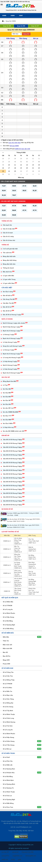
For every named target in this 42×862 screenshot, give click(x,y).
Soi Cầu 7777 (7, 416)
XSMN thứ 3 (18, 552)
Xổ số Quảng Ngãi (9, 625)
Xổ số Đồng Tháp (8, 680)
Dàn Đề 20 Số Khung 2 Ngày (12, 451)
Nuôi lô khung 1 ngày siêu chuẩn (14, 323)
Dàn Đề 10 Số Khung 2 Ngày (12, 439)
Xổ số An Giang (8, 706)
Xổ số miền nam (7, 668)
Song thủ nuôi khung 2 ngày (12, 346)
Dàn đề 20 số (7, 311)
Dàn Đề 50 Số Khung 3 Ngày (12, 489)
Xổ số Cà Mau (7, 687)
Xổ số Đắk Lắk (7, 765)
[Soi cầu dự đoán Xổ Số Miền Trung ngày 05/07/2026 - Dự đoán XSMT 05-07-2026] (4, 519)
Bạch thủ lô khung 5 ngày (11, 373)
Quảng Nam (32, 549)
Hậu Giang (17, 584)
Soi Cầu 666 (7, 396)
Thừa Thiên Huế (34, 541)
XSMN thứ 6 (18, 576)
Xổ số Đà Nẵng (8, 621)
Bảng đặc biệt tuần (9, 256)
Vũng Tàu (17, 548)
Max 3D (5, 652)
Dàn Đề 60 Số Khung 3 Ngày (12, 501)
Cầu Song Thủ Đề (9, 299)
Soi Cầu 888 (7, 393)
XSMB (4, 15)
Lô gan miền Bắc (8, 275)
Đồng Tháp (17, 540)
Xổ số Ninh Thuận (9, 792)
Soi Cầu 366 (7, 389)
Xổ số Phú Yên (8, 761)
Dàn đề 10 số (7, 307)
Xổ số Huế (6, 757)
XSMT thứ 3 (32, 551)
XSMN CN (17, 594)
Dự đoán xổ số (7, 509)
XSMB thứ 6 (7, 573)
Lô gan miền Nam (8, 283)
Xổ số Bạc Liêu (8, 695)
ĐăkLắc (31, 547)
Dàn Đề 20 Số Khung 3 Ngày (12, 455)
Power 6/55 (6, 664)
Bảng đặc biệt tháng (9, 260)
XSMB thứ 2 (7, 541)
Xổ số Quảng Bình (9, 784)
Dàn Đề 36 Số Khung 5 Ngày (12, 481)
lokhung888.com (30, 856)
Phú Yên (31, 539)
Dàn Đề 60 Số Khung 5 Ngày (12, 504)
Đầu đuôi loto (7, 271)
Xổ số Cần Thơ (8, 676)
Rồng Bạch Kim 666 (9, 381)
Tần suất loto (7, 252)
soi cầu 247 (5, 852)
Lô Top (5, 385)
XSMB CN (7, 591)
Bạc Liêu (17, 550)
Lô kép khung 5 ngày (10, 369)
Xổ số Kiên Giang (8, 741)
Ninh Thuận (32, 573)
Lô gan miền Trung (9, 279)
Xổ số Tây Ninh (8, 710)
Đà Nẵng (31, 555)
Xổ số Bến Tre (7, 691)
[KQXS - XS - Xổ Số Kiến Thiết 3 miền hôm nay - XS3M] (20, 6)
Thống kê (5, 244)
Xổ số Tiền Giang (8, 745)
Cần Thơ (17, 558)
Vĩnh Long (17, 570)
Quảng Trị (32, 566)
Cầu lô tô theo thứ (9, 240)
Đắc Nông (32, 583)
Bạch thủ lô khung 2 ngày (11, 338)
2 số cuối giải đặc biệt (10, 248)
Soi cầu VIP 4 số (8, 408)
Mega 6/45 (6, 660)
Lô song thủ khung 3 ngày (12, 357)
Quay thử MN (21, 26)
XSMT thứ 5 (32, 568)
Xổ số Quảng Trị (8, 788)
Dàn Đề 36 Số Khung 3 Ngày (12, 478)
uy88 (19, 859)
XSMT (21, 15)
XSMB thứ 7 (7, 582)
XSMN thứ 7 (18, 586)
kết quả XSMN (14, 145)
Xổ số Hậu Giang (8, 617)
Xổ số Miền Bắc (8, 602)
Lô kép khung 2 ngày (10, 342)
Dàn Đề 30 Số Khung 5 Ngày (12, 470)
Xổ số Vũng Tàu (8, 672)
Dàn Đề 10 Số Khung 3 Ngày (12, 443)
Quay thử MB (7, 26)
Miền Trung (32, 535)
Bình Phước (18, 582)
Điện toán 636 (7, 648)
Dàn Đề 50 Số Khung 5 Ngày (12, 493)
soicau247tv (5, 856)
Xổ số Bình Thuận (9, 714)
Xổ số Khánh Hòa (8, 772)
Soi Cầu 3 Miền (8, 423)
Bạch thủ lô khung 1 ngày (11, 331)
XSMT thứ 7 (32, 585)
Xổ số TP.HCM (7, 605)
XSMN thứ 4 (18, 560)
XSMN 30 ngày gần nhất (22, 148)
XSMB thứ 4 (7, 557)
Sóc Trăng (17, 556)
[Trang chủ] (3, 21)
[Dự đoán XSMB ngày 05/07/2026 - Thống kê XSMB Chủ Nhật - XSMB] (4, 513)
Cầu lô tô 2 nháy (8, 236)
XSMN (13, 15)
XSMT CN (32, 594)
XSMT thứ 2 (32, 543)
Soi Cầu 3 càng (8, 291)
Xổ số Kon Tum (8, 807)
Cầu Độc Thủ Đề (8, 303)
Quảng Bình (32, 564)
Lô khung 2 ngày (8, 334)
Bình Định (32, 562)
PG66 (13, 859)
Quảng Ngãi (32, 581)
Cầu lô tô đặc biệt (9, 229)
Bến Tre (16, 546)
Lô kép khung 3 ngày (10, 361)
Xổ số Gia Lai (7, 795)
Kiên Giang (10, 38)
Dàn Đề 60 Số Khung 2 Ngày (12, 497)
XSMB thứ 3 (7, 549)
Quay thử (26, 34)
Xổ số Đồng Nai (8, 703)
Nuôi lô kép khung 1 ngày (11, 327)
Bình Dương (18, 572)
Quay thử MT (35, 26)
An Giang (17, 562)
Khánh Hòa (32, 557)
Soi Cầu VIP (6, 377)
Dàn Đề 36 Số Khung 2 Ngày (12, 474)
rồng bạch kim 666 (27, 852)
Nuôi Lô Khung (7, 319)
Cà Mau (16, 542)
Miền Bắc (7, 535)
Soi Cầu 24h (7, 404)
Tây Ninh (17, 564)
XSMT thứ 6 (32, 575)
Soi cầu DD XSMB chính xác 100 (13, 431)
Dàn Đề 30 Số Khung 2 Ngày (12, 462)
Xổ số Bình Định (8, 780)
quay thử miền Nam (14, 142)
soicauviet (15, 852)
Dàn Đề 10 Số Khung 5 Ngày (12, 447)
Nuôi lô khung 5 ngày (10, 365)
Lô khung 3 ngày (8, 350)
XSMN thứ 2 (18, 544)
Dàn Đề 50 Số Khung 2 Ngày (12, 485)
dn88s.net (5, 859)
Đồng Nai (17, 554)
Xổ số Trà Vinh (8, 726)
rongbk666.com (17, 856)
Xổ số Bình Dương (9, 722)
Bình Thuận (17, 566)
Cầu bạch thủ (7, 225)
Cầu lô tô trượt (8, 232)
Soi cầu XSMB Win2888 (10, 412)
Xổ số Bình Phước (9, 613)
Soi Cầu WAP (7, 419)
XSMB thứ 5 (7, 565)
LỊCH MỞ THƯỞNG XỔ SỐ (10, 531)
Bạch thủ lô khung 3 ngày (11, 354)
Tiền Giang (23, 38)
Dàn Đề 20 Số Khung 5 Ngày (12, 458)
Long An (16, 580)
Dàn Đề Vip (5, 435)
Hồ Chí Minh (18, 538)
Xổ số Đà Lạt (7, 749)
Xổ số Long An (8, 609)
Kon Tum (31, 590)
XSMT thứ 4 (32, 559)
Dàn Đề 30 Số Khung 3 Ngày (12, 466)
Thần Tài (6, 641)
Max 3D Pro (6, 656)
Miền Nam (17, 535)
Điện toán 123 (7, 644)
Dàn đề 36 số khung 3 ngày (12, 314)
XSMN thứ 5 (18, 568)
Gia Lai (31, 571)
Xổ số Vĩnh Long (8, 718)
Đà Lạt (35, 38)
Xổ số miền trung (8, 753)
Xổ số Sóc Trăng (8, 699)
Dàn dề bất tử (7, 295)
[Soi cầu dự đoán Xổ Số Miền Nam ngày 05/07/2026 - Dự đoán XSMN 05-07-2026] (4, 525)
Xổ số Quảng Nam (9, 769)
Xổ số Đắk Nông (8, 628)
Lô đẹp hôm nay (8, 427)
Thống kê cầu (7, 221)
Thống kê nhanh (8, 268)
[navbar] (1, 4)
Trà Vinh (16, 574)
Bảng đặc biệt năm (9, 264)
